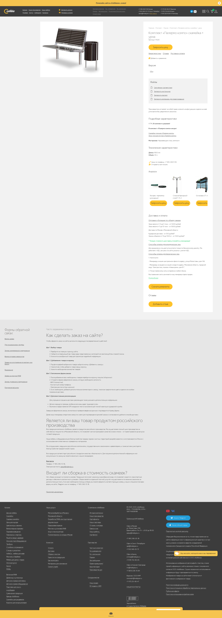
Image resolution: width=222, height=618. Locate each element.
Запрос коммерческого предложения (17, 351)
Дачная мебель (11, 513)
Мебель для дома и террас (15, 560)
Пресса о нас (94, 529)
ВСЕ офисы (153, 13)
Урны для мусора (12, 522)
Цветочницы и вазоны (14, 525)
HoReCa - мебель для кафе (15, 554)
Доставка (51, 551)
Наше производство (35, 10)
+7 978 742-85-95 (166, 11)
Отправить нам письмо (159, 165)
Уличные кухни (11, 563)
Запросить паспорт (161, 95)
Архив (8, 566)
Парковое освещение (13, 532)
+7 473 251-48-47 (165, 9)
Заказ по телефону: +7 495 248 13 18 (164, 162)
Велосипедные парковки (14, 529)
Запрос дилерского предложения (16, 382)
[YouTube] (168, 512)
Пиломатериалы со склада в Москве (60, 535)
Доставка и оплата (67, 13)
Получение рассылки (12, 388)
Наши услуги (51, 508)
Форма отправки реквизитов (14, 357)
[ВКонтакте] (173, 512)
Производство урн (96, 570)
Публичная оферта (172, 591)
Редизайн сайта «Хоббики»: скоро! (111, 3)
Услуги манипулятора (55, 532)
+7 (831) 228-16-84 (133, 571)
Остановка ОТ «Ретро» (204, 196)
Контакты (45, 13)
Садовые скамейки (12, 519)
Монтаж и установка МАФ (57, 529)
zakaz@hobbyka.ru (144, 13)
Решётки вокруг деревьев (14, 538)
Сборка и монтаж (54, 554)
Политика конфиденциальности (177, 585)
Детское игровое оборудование (17, 584)
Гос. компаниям (121, 9)
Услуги (31, 13)
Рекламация (9, 370)
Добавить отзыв (160, 304)
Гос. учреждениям (110, 9)
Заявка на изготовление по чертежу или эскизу (18, 363)
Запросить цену (160, 47)
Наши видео (94, 583)
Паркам (95, 11)
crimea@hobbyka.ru (133, 557)
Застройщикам (103, 11)
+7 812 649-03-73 (144, 11)
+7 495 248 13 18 (143, 9)
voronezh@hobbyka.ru (134, 578)
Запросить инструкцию (162, 91)
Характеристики (155, 53)
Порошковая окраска (55, 525)
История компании (96, 513)
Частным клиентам (98, 9)
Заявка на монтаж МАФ (13, 376)
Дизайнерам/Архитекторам (117, 11)
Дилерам (25, 13)
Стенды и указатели (13, 550)
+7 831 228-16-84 (165, 13)
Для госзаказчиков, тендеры (14, 345)
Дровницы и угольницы (14, 578)
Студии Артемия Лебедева (137, 606)
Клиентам (49, 543)
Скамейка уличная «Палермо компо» (161, 133)
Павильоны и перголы (14, 535)
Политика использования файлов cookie (180, 594)
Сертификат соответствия (163, 88)
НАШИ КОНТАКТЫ (133, 587)
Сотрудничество (93, 578)
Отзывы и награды (96, 525)
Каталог (25, 10)
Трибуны (9, 544)
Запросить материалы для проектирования (169, 99)
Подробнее (153, 278)
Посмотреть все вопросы (54, 492)
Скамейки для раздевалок (15, 600)
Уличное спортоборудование (16, 541)
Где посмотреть (53, 560)
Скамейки (9, 516)
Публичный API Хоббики (135, 519)
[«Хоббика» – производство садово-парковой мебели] (9, 11)
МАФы (8, 569)
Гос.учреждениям (95, 551)
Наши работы (46, 10)
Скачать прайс (53, 567)
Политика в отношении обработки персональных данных (186, 588)
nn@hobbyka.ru (132, 568)
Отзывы (166, 53)
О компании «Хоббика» (96, 508)
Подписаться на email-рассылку (177, 531)
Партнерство (92, 543)
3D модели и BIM (95, 586)
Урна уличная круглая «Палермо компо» (162, 136)
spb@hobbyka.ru (132, 546)
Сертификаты (94, 519)
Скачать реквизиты (160, 286)
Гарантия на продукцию (56, 557)
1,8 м (151, 71)
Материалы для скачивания (57, 564)
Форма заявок (9, 339)
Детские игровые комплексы (16, 581)
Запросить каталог (66, 10)
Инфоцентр (37, 13)
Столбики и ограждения (14, 547)
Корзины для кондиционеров (16, 603)
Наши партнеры (95, 522)
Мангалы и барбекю (13, 557)
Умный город (97, 14)
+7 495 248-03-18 (133, 539)
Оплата (50, 548)
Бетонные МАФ (11, 575)
